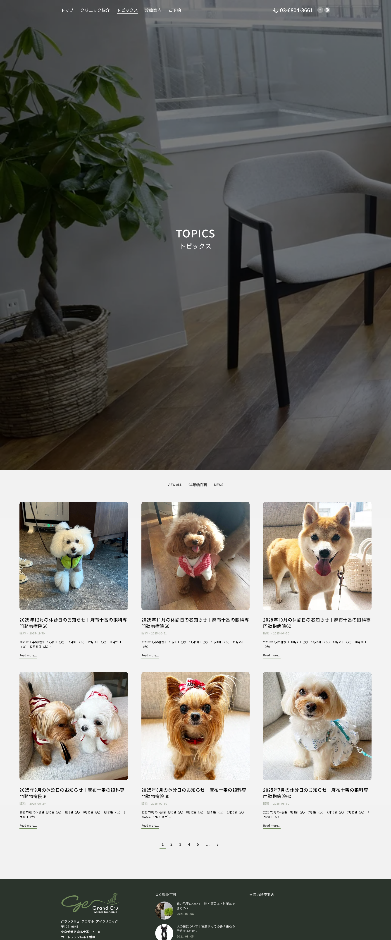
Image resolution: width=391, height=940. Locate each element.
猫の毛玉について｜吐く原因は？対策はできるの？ (206, 906)
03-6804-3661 (296, 10)
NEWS (218, 484)
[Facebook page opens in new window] (320, 10)
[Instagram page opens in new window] (327, 10)
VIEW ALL (175, 484)
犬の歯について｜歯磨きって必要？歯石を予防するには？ (206, 929)
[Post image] (73, 556)
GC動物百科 (197, 484)
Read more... (28, 655)
